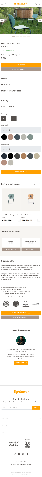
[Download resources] (19, 220)
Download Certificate (19, 312)
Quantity (4, 114)
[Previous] (2, 20)
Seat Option (5, 125)
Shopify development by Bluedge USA (21, 474)
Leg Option (5, 144)
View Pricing (21, 65)
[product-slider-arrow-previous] (35, 185)
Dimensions (6, 85)
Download (9, 249)
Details (4, 79)
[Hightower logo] (21, 392)
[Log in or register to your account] (36, 3)
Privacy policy (16, 464)
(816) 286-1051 (21, 461)
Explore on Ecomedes (20, 317)
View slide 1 (13, 36)
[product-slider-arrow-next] (39, 185)
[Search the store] (6, 4)
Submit (36, 407)
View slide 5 (28, 36)
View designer (19, 362)
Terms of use (26, 464)
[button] (39, 3)
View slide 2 (17, 36)
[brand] (21, 4)
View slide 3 (21, 36)
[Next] (40, 20)
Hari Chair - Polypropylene (11, 215)
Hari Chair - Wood (27, 215)
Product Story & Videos (11, 91)
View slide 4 (24, 36)
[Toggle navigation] (2, 3)
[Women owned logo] (13, 443)
